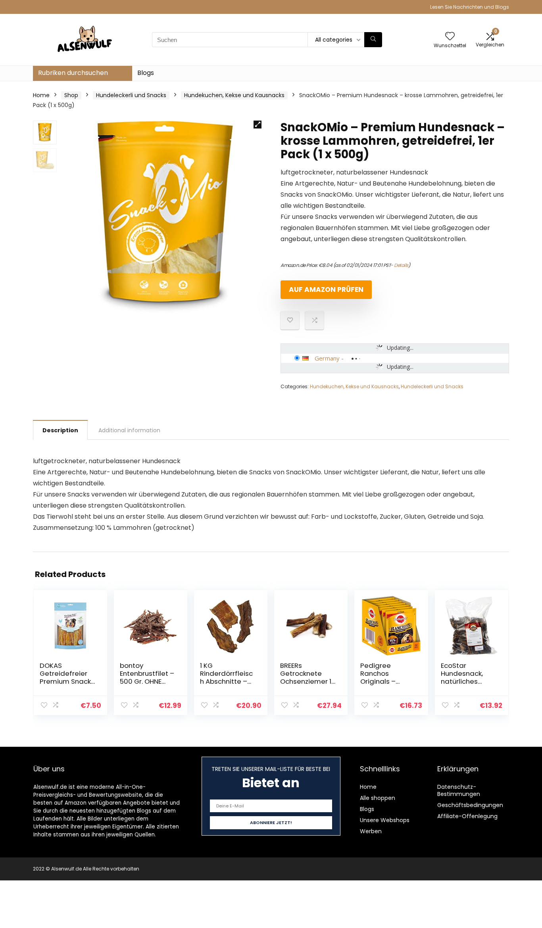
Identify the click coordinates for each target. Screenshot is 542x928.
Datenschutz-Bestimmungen (458, 790)
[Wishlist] (450, 36)
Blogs (145, 72)
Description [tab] (60, 430)
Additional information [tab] (129, 430)
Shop (71, 95)
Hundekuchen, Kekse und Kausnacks (234, 95)
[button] (257, 124)
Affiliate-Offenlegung (467, 816)
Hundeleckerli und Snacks (131, 95)
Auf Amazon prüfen (326, 289)
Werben (371, 831)
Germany (327, 358)
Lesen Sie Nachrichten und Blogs (469, 7)
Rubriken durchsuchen (73, 72)
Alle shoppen (377, 798)
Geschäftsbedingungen (470, 805)
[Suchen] (373, 39)
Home (41, 95)
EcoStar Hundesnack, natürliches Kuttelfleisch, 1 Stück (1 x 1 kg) (464, 681)
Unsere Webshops (384, 820)
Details (401, 265)
